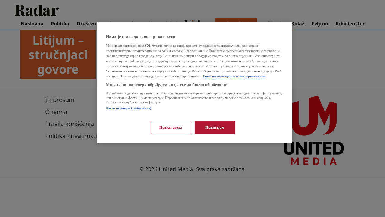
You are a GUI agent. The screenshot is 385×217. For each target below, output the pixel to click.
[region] (194, 82)
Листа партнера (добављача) (129, 108)
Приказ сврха (170, 127)
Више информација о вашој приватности (234, 76)
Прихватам (214, 127)
